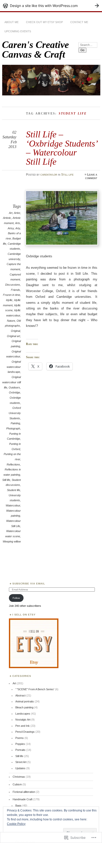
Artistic (7, 217)
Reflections (13, 464)
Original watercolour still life (11, 382)
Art (10, 212)
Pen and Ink (22, 725)
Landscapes (22, 713)
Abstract (20, 695)
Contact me (79, 22)
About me (11, 22)
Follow (16, 598)
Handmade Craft (22, 799)
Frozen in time (11, 294)
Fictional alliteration (24, 791)
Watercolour (13, 505)
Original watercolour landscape (14, 366)
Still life (67, 174)
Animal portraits (24, 701)
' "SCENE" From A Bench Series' (34, 689)
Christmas (19, 776)
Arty (17, 228)
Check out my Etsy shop (44, 22)
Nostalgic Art (22, 719)
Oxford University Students (15, 413)
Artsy (11, 228)
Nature (11, 320)
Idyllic (9, 300)
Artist (17, 212)
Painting (15, 423)
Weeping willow (12, 541)
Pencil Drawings (25, 731)
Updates (20, 768)
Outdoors (14, 387)
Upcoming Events (17, 31)
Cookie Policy (16, 824)
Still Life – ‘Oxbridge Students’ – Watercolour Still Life (61, 147)
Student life (13, 490)
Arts (17, 223)
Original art (13, 336)
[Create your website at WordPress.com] (51, 5)
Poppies (20, 743)
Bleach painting (24, 707)
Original (15, 330)
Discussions (12, 284)
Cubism (17, 784)
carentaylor (48, 174)
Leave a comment (91, 176)
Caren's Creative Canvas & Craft (35, 49)
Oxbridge (14, 392)
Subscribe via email (28, 583)
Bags (18, 805)
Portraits (20, 749)
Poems (19, 737)
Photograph (13, 428)
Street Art (20, 762)
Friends (15, 289)
